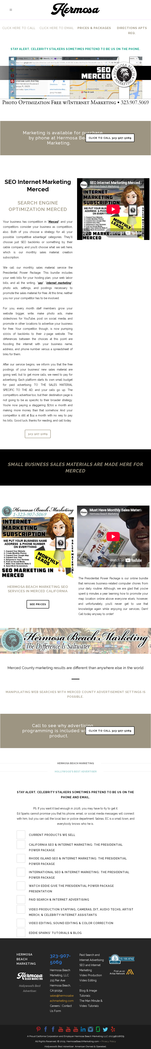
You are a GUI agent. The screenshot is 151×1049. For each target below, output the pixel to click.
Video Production (90, 975)
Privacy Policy (108, 1041)
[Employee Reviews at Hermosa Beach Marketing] (98, 1031)
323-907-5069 (38, 433)
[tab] (75, 834)
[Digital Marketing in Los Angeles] (53, 1031)
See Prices (38, 604)
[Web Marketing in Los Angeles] (68, 1031)
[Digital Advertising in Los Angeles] (90, 1031)
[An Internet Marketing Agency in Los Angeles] (60, 1031)
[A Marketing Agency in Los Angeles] (38, 1031)
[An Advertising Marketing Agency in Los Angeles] (45, 1031)
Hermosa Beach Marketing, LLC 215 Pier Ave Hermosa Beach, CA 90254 (60, 980)
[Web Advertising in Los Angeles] (105, 1031)
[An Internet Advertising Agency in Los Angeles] (75, 1031)
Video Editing (88, 980)
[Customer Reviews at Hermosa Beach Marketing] (113, 1031)
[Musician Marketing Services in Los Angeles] (83, 1031)
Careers (55, 1005)
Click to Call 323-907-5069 (110, 137)
